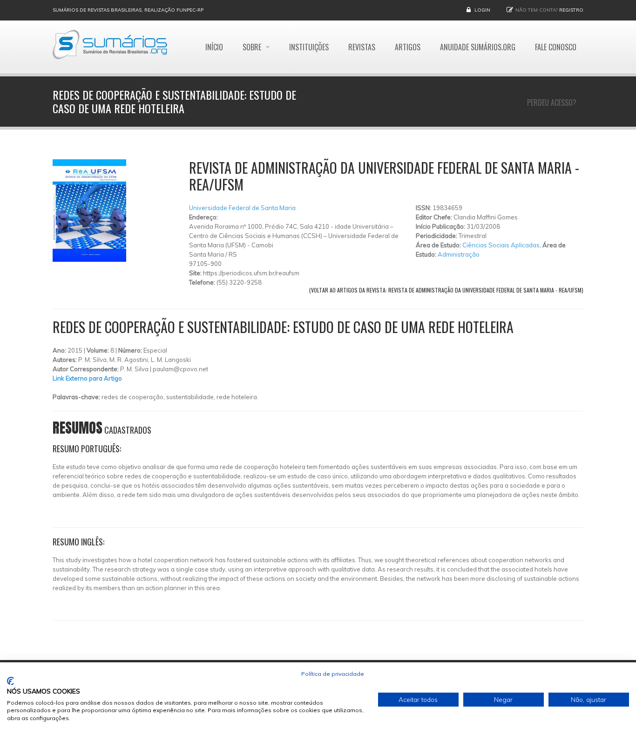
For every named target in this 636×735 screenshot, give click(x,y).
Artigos (407, 47)
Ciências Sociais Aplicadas (501, 245)
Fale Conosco (555, 47)
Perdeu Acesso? (551, 102)
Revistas (361, 47)
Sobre (253, 47)
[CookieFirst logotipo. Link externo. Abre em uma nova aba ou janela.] (10, 681)
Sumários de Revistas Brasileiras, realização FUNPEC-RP (128, 10)
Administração (459, 254)
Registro (571, 10)
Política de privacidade (332, 673)
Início (214, 47)
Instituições (309, 47)
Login (482, 10)
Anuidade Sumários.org (477, 47)
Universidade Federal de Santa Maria (242, 207)
